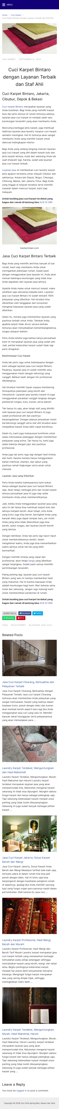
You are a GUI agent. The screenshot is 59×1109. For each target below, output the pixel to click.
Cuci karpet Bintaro (12, 106)
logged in (21, 1090)
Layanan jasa (9, 170)
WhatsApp (9, 618)
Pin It (21, 618)
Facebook (25, 613)
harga (31, 560)
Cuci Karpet (16, 15)
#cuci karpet (18, 625)
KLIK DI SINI (46, 202)
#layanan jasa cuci (40, 625)
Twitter (39, 613)
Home (4, 15)
